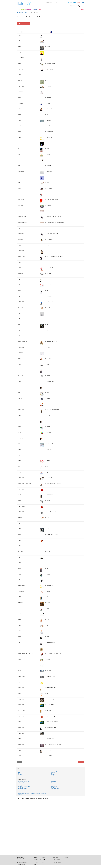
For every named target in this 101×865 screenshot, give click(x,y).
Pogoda (19, 773)
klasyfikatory (53, 772)
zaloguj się (74, 2)
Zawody (52, 776)
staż (42, 864)
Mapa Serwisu (56, 857)
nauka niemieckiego (57, 860)
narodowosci (53, 775)
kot (51, 773)
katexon (34, 19)
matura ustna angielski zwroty (23, 781)
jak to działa (35, 9)
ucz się (19, 775)
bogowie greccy (21, 787)
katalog (40, 9)
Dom (19, 772)
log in (79, 2)
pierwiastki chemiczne (55, 783)
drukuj (40, 23)
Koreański (19, 762)
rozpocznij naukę (24, 24)
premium (82, 9)
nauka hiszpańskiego (57, 862)
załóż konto (70, 2)
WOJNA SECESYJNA (55, 792)
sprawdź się (51, 23)
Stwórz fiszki (80, 762)
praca (43, 862)
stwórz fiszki (21, 9)
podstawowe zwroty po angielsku (24, 786)
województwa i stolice (55, 788)
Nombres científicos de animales (24, 792)
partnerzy (43, 860)
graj (45, 23)
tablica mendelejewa (55, 782)
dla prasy (36, 862)
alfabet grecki (53, 781)
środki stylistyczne (21, 785)
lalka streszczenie (54, 785)
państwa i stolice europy (22, 782)
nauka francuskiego (56, 864)
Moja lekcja (20, 774)
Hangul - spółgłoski (55, 771)
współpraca (36, 860)
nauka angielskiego (56, 859)
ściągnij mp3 (34, 23)
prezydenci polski (21, 789)
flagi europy (53, 787)
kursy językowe (28, 9)
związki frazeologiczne (22, 788)
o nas (43, 859)
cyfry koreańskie (21, 771)
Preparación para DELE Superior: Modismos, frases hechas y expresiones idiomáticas (32, 794)
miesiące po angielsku (22, 783)
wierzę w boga (54, 786)
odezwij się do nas (37, 859)
